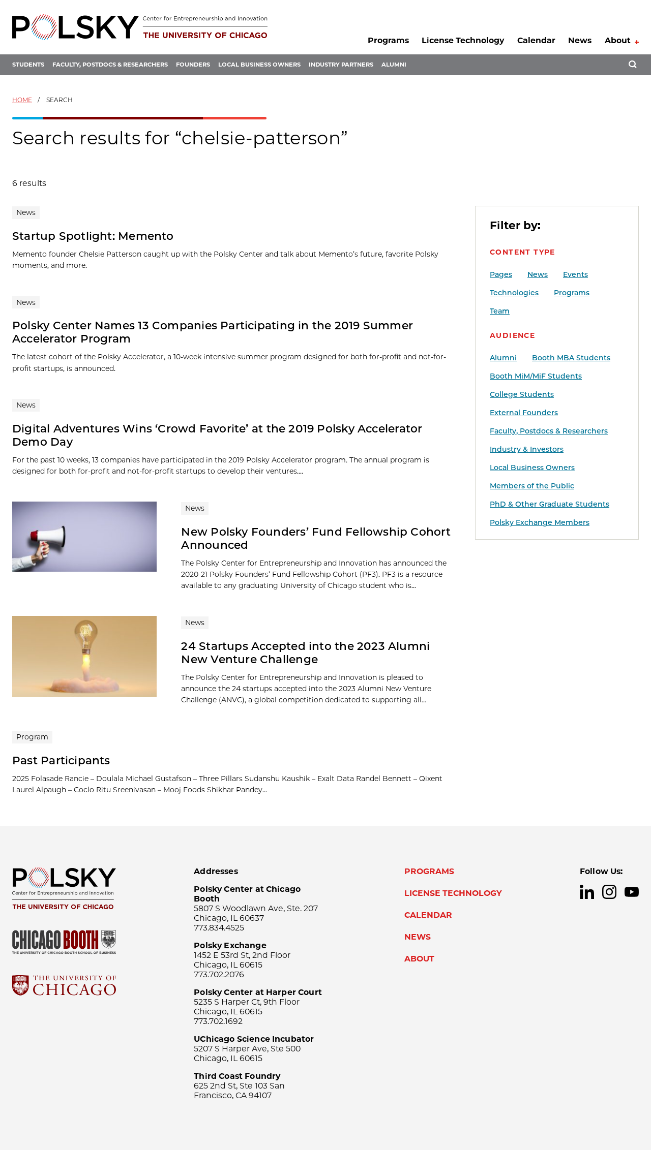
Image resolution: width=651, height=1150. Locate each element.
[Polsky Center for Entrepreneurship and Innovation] (140, 27)
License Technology (463, 40)
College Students (522, 394)
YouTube (632, 892)
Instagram (609, 892)
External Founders (524, 412)
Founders (193, 64)
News (579, 40)
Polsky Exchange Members (539, 522)
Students (28, 64)
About (618, 40)
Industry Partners (341, 64)
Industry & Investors (527, 449)
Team (500, 311)
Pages (501, 274)
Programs (388, 40)
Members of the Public (532, 485)
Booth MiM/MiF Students (536, 376)
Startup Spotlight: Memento (93, 235)
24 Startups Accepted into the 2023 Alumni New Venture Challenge (305, 652)
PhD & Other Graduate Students (549, 504)
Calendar (536, 40)
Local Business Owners (259, 64)
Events (575, 274)
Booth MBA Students (571, 357)
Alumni (393, 64)
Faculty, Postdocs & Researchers (110, 64)
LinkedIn (587, 892)
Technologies (514, 292)
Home (22, 100)
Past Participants (61, 760)
